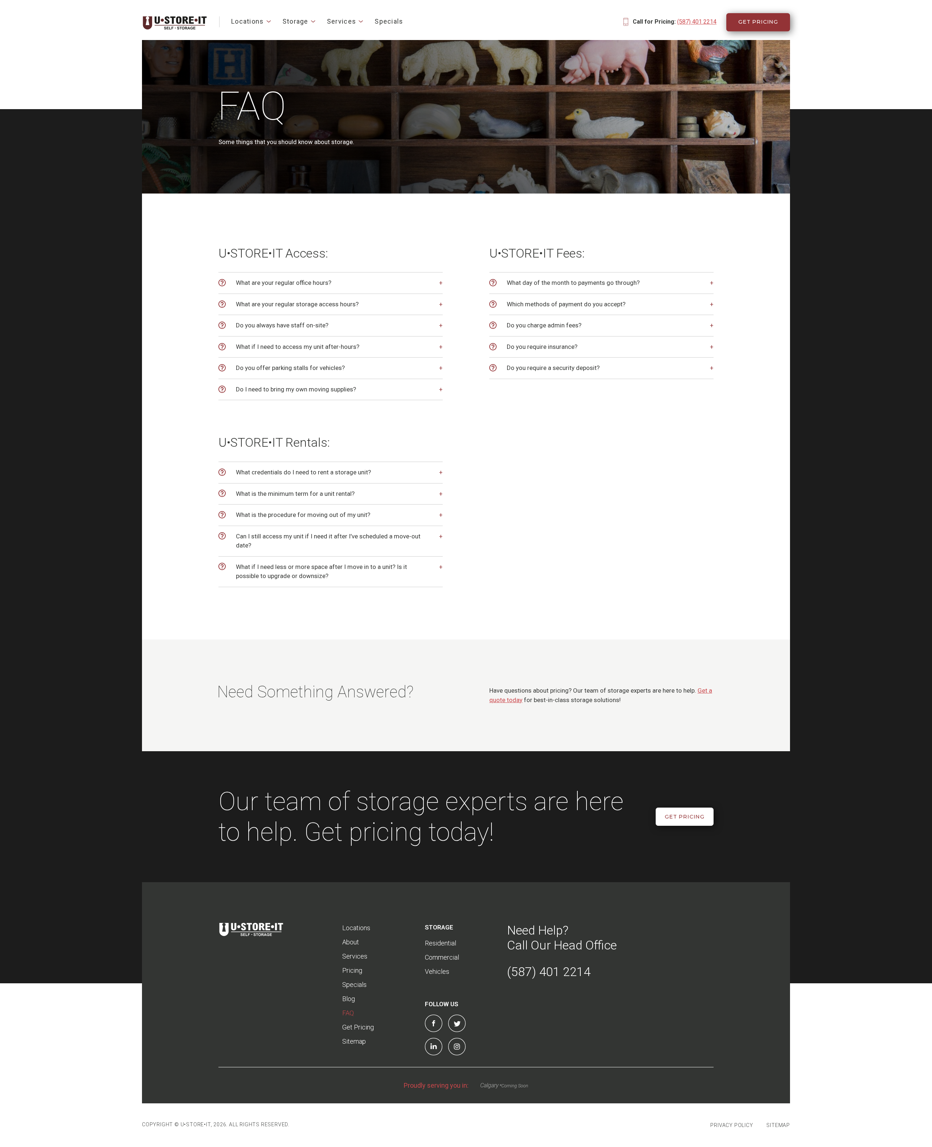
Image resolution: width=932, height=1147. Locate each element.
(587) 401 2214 (696, 21)
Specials (389, 21)
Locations (247, 21)
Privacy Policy (731, 1125)
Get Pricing (758, 22)
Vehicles (437, 971)
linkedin (433, 1046)
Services (341, 21)
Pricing (352, 970)
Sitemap (354, 1041)
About (350, 942)
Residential (440, 943)
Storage (295, 21)
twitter (457, 1023)
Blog (348, 999)
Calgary (489, 1085)
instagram (457, 1046)
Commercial (442, 957)
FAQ (348, 1013)
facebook (433, 1023)
